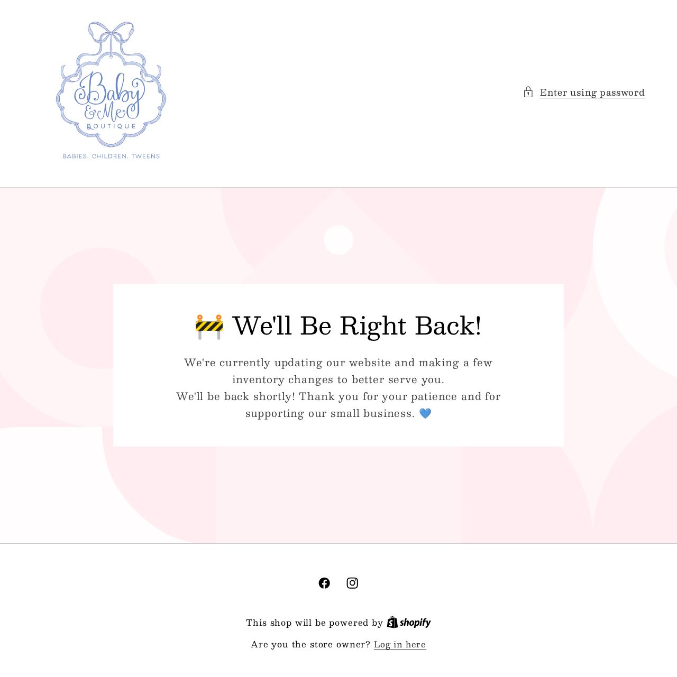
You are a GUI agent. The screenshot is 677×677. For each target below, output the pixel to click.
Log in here (400, 644)
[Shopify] (409, 622)
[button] (584, 92)
